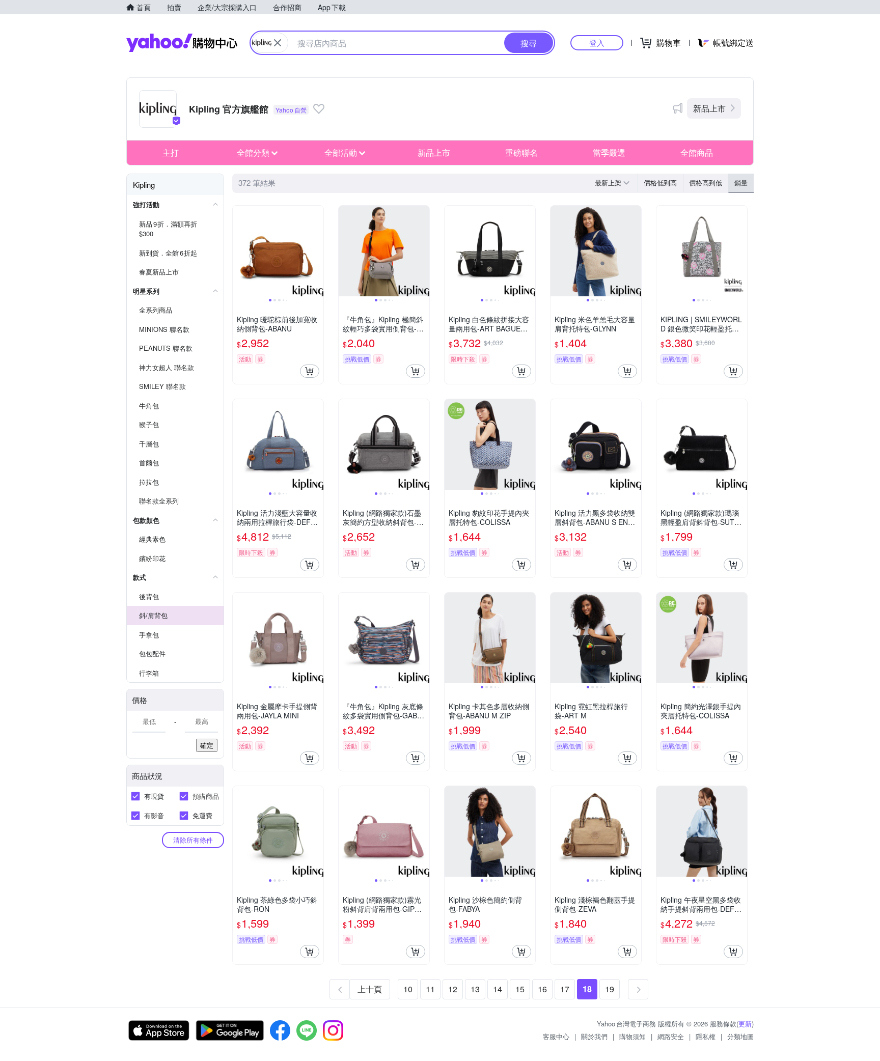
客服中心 (556, 1036)
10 (408, 989)
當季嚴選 (609, 152)
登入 (596, 42)
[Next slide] (316, 251)
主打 (170, 152)
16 (542, 989)
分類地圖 (740, 1036)
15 (520, 989)
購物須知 (632, 1036)
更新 (745, 1023)
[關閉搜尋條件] (277, 43)
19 (609, 989)
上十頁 (370, 989)
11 (430, 989)
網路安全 (670, 1036)
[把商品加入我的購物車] (309, 371)
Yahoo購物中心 (181, 43)
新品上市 (709, 108)
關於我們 (594, 1036)
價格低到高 (660, 182)
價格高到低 (705, 182)
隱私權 (706, 1036)
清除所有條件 (193, 840)
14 (497, 989)
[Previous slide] (239, 251)
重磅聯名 (521, 152)
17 (564, 989)
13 (475, 989)
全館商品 (696, 152)
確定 (206, 745)
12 (452, 989)
